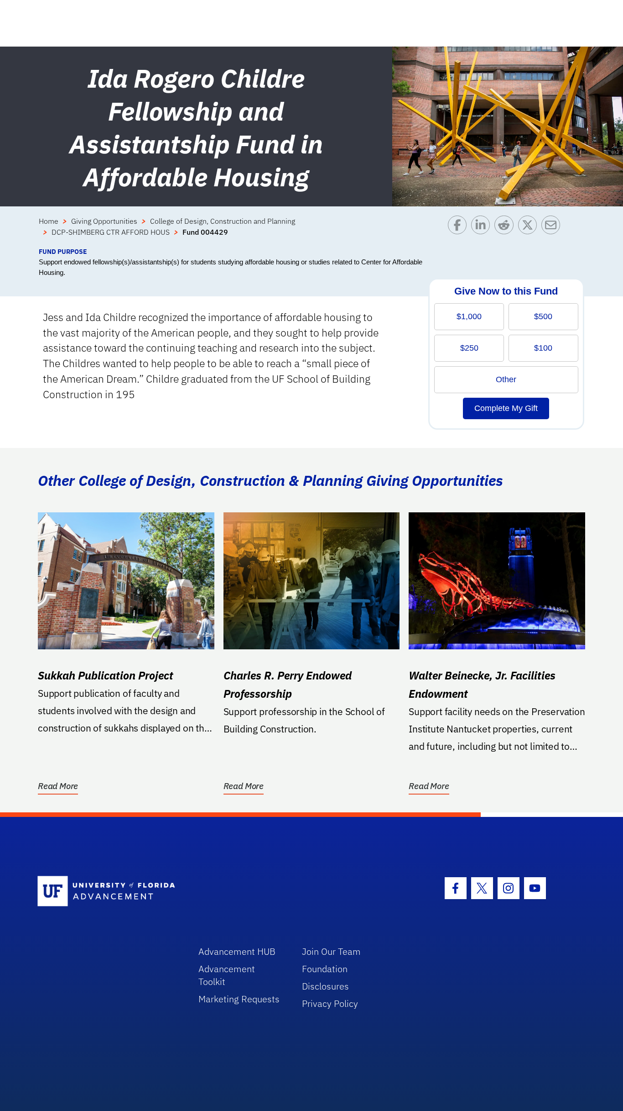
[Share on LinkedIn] (482, 231)
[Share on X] (529, 231)
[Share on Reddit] (506, 231)
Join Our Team (331, 951)
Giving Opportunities (104, 221)
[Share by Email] (553, 231)
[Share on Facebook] (459, 231)
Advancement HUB (236, 951)
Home (48, 221)
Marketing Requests (239, 999)
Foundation (325, 969)
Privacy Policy (330, 1003)
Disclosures (325, 986)
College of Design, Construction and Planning (222, 221)
